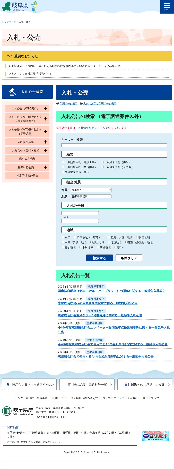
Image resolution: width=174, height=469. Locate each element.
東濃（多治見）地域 (140, 242)
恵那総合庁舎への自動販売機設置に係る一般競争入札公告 (97, 303)
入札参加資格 (26, 142)
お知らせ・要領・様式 (25, 150)
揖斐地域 (144, 237)
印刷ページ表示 (68, 103)
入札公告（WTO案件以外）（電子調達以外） (25, 119)
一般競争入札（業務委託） (81, 167)
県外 (120, 247)
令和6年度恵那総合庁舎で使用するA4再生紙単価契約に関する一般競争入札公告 (113, 344)
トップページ (9, 22)
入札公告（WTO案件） (26, 108)
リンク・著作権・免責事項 (31, 398)
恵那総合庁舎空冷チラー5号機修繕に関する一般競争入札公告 (100, 315)
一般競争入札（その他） (119, 167)
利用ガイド (59, 398)
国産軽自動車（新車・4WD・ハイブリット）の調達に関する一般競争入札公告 (112, 291)
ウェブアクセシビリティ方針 (120, 398)
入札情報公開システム (91, 127)
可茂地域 (116, 242)
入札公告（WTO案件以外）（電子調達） (25, 131)
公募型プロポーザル (77, 172)
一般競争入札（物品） (117, 162)
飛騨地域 (105, 247)
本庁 (67, 237)
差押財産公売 (26, 167)
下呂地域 (87, 247)
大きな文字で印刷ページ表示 (99, 103)
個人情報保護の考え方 (84, 398)
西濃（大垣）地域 (121, 237)
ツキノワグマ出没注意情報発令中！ (30, 73)
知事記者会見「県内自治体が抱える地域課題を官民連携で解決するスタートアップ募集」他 (64, 66)
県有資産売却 (27, 158)
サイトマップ (151, 398)
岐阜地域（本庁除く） (90, 237)
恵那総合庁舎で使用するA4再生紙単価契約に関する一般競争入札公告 (106, 356)
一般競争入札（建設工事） (81, 162)
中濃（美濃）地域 (75, 242)
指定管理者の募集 (27, 175)
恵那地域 (70, 247)
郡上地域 (98, 242)
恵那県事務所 (96, 286)
